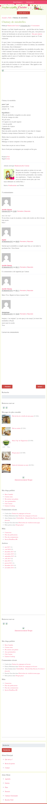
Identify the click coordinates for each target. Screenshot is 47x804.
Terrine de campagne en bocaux (21, 513)
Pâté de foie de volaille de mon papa (22, 416)
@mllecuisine (12, 185)
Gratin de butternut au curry (20, 465)
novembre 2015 (9, 554)
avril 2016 (8, 549)
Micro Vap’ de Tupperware (20, 441)
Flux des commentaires (11, 537)
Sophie (4, 240)
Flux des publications (11, 535)
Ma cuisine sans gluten (11, 499)
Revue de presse (10, 763)
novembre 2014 (9, 568)
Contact (7, 768)
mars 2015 (8, 561)
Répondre (27, 211)
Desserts (7, 791)
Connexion (8, 532)
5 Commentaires (35, 25)
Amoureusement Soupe (23, 480)
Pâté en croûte (16, 428)
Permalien (20, 211)
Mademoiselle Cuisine (13, 25)
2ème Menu (22, 12)
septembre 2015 (9, 556)
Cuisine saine (9, 497)
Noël (9, 18)
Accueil (4, 18)
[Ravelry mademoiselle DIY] (6, 408)
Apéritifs (7, 779)
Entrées (7, 783)
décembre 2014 (9, 565)
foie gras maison (37, 34)
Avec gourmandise (10, 501)
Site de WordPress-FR (11, 539)
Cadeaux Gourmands (11, 796)
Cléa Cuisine (8, 503)
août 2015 (8, 558)
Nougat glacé (16, 453)
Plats (6, 787)
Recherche (29, 2)
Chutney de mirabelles (14, 21)
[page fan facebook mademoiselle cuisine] (3, 408)
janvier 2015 (8, 563)
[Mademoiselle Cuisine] (23, 9)
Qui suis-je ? (9, 759)
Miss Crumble (9, 494)
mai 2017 (7, 547)
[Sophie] (7, 238)
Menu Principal (17, 2)
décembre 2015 (9, 552)
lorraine (8, 159)
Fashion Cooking (10, 506)
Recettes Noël (9, 800)
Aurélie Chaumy (7, 210)
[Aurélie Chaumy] (7, 208)
